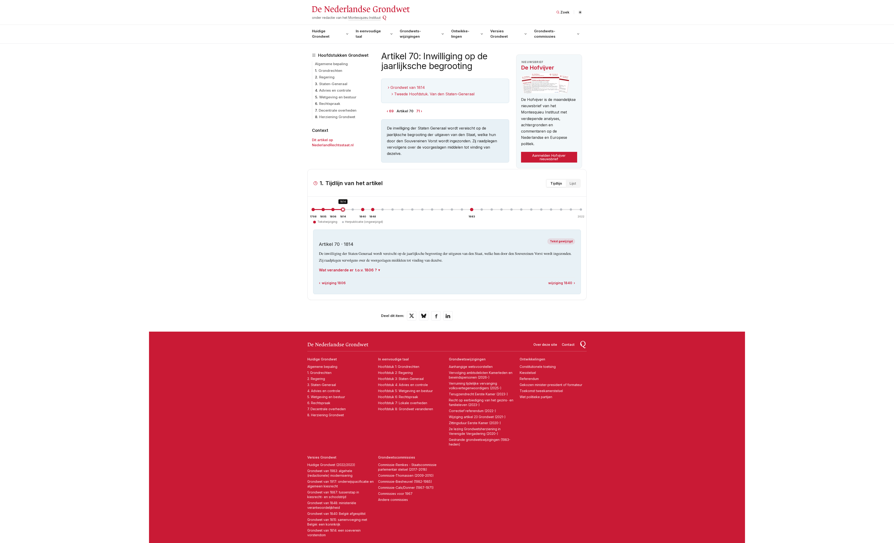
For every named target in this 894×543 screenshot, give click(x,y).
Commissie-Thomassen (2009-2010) (406, 475)
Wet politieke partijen (536, 397)
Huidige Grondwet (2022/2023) (331, 465)
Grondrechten (330, 70)
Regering (327, 77)
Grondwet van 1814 (407, 87)
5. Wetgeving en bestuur (326, 397)
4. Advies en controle (323, 391)
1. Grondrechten (319, 373)
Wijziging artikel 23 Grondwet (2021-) (477, 417)
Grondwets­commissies (544, 34)
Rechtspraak (329, 103)
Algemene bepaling (331, 64)
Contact (568, 344)
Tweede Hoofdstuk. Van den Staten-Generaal (434, 94)
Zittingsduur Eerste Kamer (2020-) (475, 423)
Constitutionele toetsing (538, 367)
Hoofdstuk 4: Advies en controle (403, 385)
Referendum (529, 379)
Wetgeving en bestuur (337, 97)
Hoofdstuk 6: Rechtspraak (398, 397)
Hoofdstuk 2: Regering (395, 373)
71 (418, 111)
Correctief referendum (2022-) (472, 411)
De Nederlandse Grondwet (361, 9)
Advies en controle (335, 90)
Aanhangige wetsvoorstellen (471, 367)
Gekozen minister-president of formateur (551, 385)
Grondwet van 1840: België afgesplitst (336, 514)
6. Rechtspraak (318, 403)
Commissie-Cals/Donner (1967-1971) (406, 488)
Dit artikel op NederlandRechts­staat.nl (333, 142)
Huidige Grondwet (320, 34)
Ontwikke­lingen (460, 34)
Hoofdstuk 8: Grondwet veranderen (405, 409)
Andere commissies (393, 500)
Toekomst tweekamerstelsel (541, 391)
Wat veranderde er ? (348, 270)
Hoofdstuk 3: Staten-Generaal (401, 379)
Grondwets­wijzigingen (410, 34)
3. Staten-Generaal (321, 385)
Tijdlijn (556, 183)
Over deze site (545, 344)
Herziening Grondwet (337, 117)
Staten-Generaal (333, 84)
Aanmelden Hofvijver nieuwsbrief (549, 157)
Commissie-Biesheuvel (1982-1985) (405, 481)
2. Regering (316, 379)
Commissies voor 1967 (395, 494)
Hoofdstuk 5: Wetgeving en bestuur (405, 391)
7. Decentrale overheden (326, 409)
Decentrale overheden (337, 110)
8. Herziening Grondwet (325, 415)
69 (391, 111)
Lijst (572, 183)
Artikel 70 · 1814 (336, 244)
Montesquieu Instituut (364, 18)
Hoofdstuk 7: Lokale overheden (402, 403)
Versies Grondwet (499, 34)
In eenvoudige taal (368, 34)
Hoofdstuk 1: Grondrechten (398, 367)
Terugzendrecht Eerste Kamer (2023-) (478, 394)
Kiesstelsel (528, 373)
